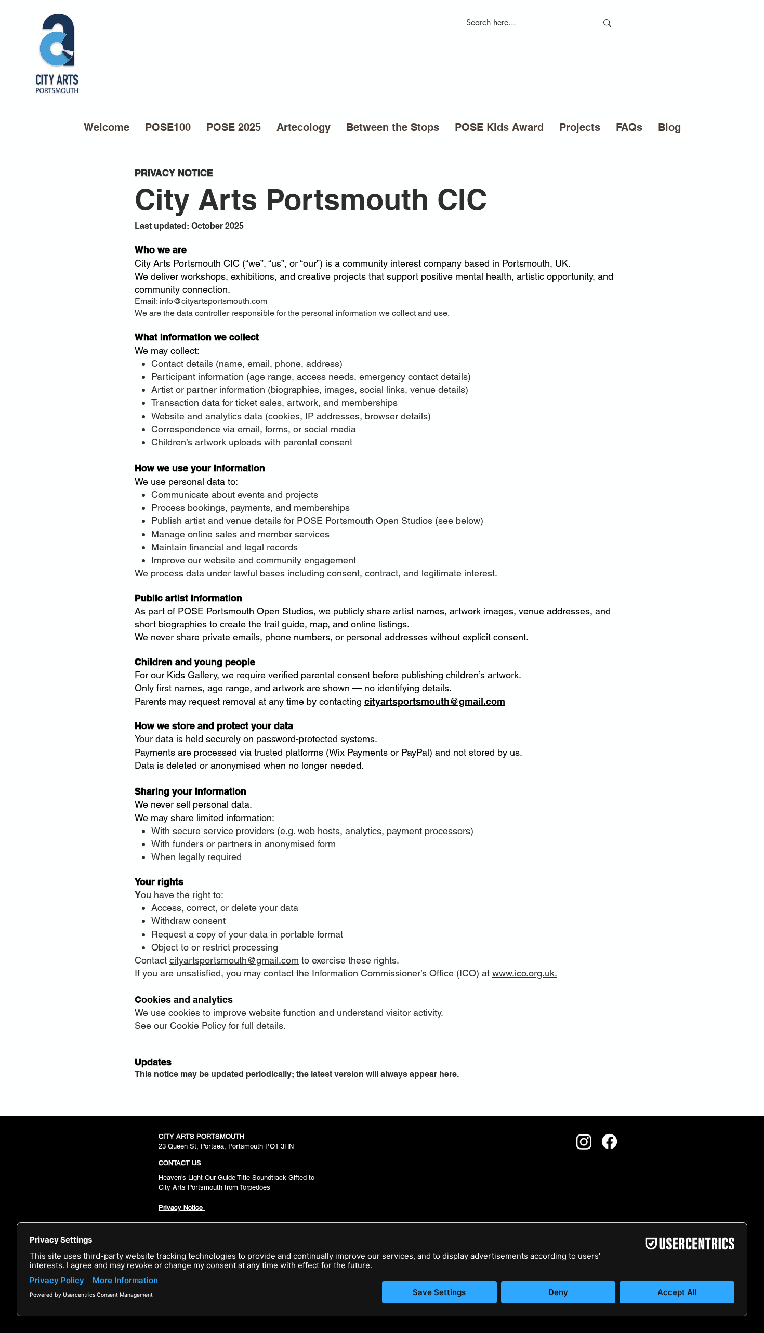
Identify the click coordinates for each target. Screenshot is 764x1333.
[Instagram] (584, 1141)
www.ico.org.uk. (524, 973)
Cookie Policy (196, 1025)
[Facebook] (609, 1141)
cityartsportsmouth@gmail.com (434, 701)
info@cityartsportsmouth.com (213, 301)
